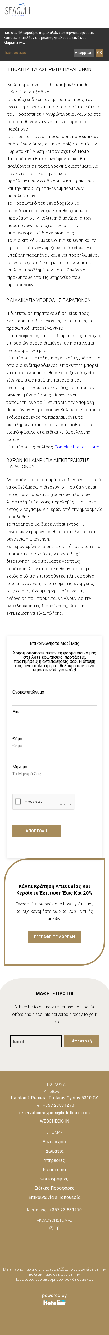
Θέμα (17, 739)
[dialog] (54, 44)
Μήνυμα (19, 767)
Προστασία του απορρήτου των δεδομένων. (54, 1279)
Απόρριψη (83, 53)
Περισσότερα (15, 53)
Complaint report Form (76, 446)
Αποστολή (36, 831)
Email (17, 712)
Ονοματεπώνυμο (28, 692)
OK (99, 53)
